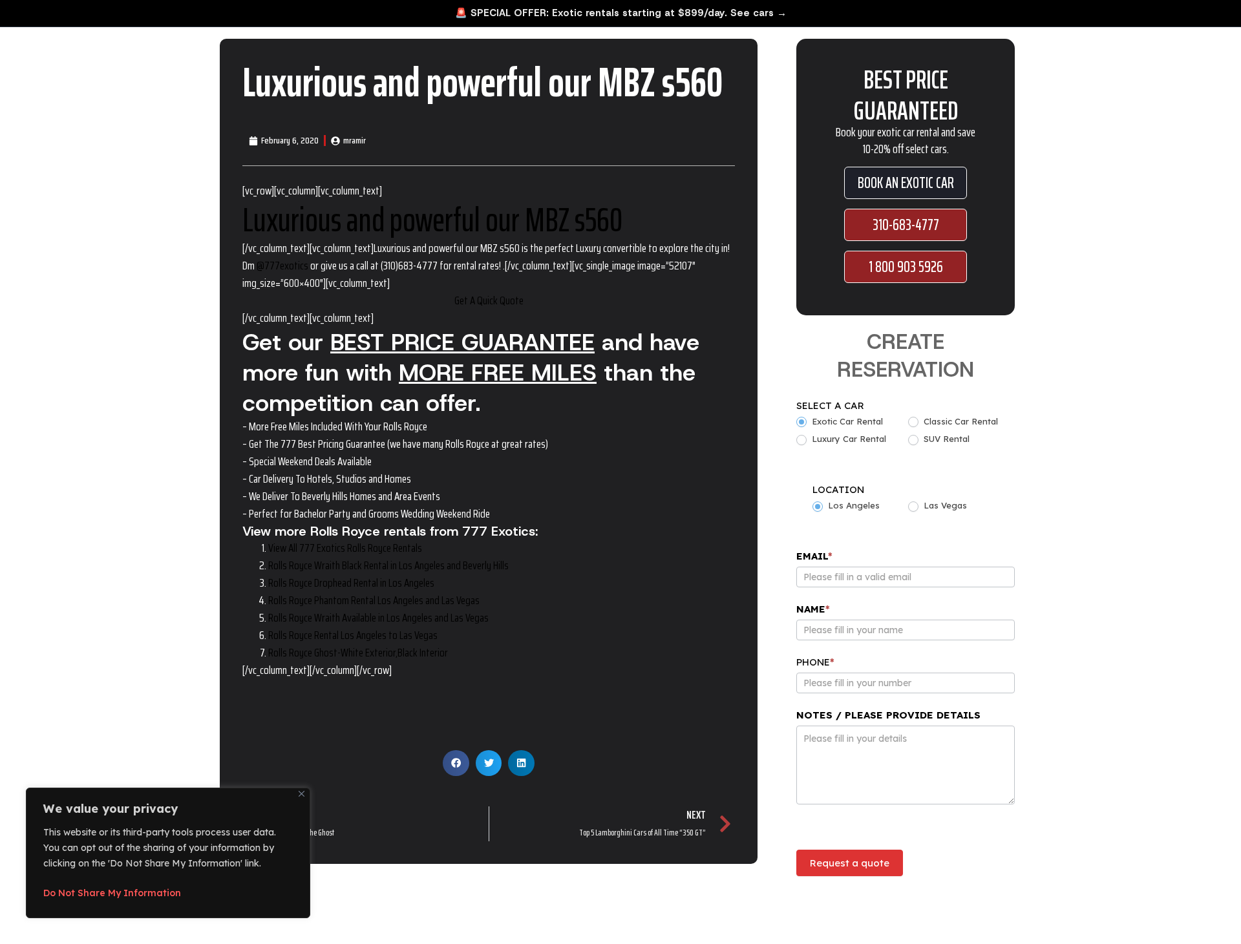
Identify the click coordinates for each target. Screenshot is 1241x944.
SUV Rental (945, 439)
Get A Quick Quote (489, 300)
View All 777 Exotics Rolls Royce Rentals (345, 548)
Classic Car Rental (959, 421)
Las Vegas (944, 505)
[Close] (301, 794)
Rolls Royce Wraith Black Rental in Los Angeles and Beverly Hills (388, 565)
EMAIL (814, 556)
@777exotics (282, 265)
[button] (456, 763)
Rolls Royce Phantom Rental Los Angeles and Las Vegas (374, 600)
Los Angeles (852, 505)
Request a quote (849, 863)
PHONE (815, 662)
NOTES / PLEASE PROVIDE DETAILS (888, 715)
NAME (813, 609)
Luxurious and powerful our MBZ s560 (432, 219)
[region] (168, 853)
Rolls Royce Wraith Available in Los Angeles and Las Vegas (378, 617)
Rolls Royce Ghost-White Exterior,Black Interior (358, 652)
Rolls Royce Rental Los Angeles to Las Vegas (353, 635)
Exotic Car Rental (846, 421)
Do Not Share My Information (112, 893)
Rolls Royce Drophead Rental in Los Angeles (351, 582)
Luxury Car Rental (847, 439)
